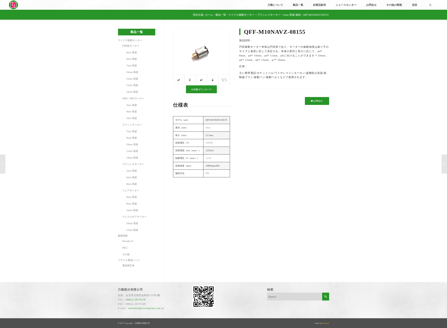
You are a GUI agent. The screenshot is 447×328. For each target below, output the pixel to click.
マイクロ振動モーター (130, 40)
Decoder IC (128, 241)
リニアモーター (130, 190)
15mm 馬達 (132, 85)
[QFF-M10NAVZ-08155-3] (201, 79)
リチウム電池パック (129, 260)
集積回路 (123, 235)
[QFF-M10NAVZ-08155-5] (224, 79)
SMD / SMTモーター (133, 98)
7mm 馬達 (131, 65)
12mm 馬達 (132, 79)
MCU (125, 247)
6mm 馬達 (131, 59)
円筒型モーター (130, 46)
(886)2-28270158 (136, 299)
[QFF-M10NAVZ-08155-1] (201, 52)
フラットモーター (132, 125)
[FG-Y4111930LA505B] (444, 164)
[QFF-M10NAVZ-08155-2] (190, 79)
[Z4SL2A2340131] (2, 164)
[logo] (14, 5)
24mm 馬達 (132, 92)
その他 (126, 254)
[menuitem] (275, 5)
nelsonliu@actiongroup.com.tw (146, 308)
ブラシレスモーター (133, 164)
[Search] (430, 5)
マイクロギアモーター (134, 216)
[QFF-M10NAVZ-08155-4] (212, 79)
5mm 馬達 (131, 118)
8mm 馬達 (131, 138)
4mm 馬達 (131, 52)
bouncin (326, 323)
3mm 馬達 (131, 105)
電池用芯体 (128, 265)
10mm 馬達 (132, 72)
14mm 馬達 (132, 157)
